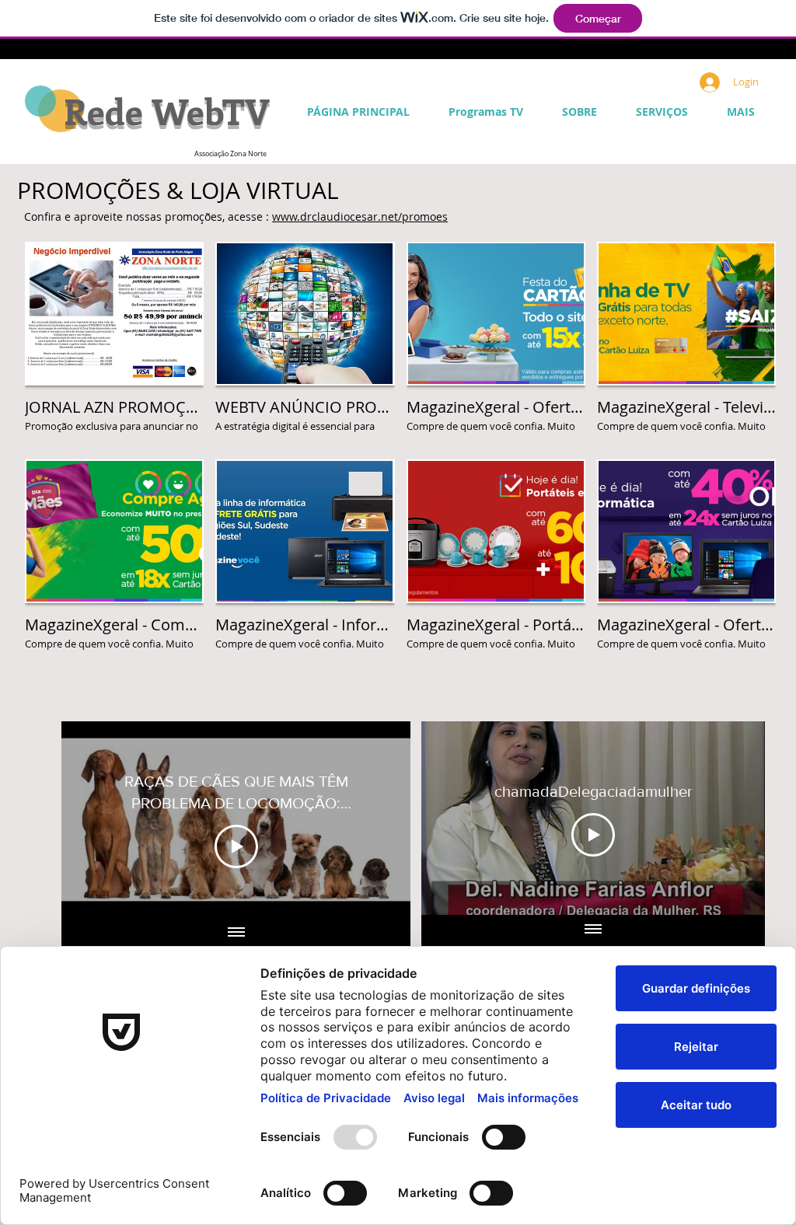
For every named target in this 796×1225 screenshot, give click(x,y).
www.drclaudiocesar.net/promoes (360, 216)
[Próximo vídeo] (378, 819)
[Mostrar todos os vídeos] (236, 933)
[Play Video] (236, 846)
